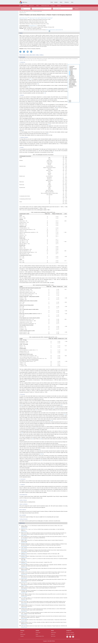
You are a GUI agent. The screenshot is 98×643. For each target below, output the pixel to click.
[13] (20, 564)
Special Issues (31, 5)
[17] (20, 579)
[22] (20, 597)
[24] (20, 604)
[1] (19, 525)
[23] (20, 601)
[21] (20, 593)
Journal (21, 632)
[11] (20, 558)
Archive (37, 634)
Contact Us (59, 5)
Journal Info (24, 5)
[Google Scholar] (24, 531)
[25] (20, 608)
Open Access (53, 636)
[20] (20, 590)
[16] (20, 575)
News (72, 2)
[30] (20, 625)
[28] (20, 619)
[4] (19, 536)
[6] (19, 543)
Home (52, 2)
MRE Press (24, 2)
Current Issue (38, 632)
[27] (20, 615)
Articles (37, 5)
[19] (20, 586)
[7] (19, 547)
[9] (19, 553)
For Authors (53, 5)
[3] (19, 532)
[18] (20, 582)
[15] (20, 571)
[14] (20, 568)
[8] (19, 549)
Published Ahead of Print (45, 5)
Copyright (22, 636)
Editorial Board (53, 632)
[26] (20, 612)
